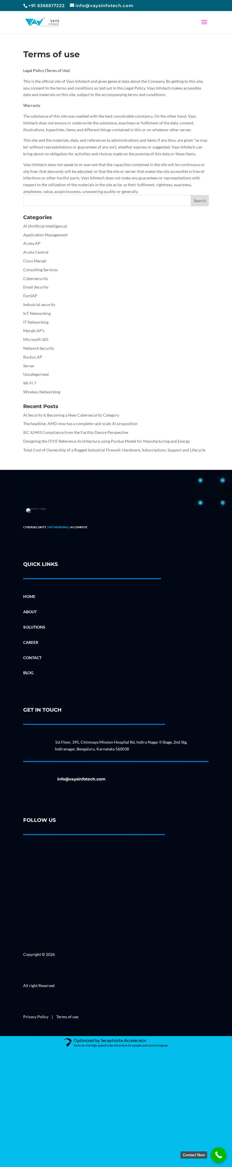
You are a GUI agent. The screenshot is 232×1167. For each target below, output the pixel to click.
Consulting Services (40, 269)
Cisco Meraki (34, 260)
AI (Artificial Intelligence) (45, 226)
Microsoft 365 (35, 339)
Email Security (35, 287)
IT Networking (35, 322)
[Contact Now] (218, 1155)
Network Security (38, 348)
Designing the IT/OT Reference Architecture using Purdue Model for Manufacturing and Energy (106, 441)
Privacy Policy (36, 1016)
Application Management (45, 234)
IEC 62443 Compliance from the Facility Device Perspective (75, 432)
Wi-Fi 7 (29, 383)
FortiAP (30, 295)
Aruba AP (31, 243)
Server (29, 365)
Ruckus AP (32, 357)
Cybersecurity (35, 278)
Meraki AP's (33, 330)
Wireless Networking (41, 391)
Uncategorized (36, 374)
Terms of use (67, 1016)
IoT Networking (37, 313)
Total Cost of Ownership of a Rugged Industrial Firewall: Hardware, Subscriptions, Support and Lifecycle (114, 449)
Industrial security (39, 304)
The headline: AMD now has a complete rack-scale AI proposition (80, 423)
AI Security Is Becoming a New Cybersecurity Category (71, 415)
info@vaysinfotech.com (81, 779)
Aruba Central (35, 252)
